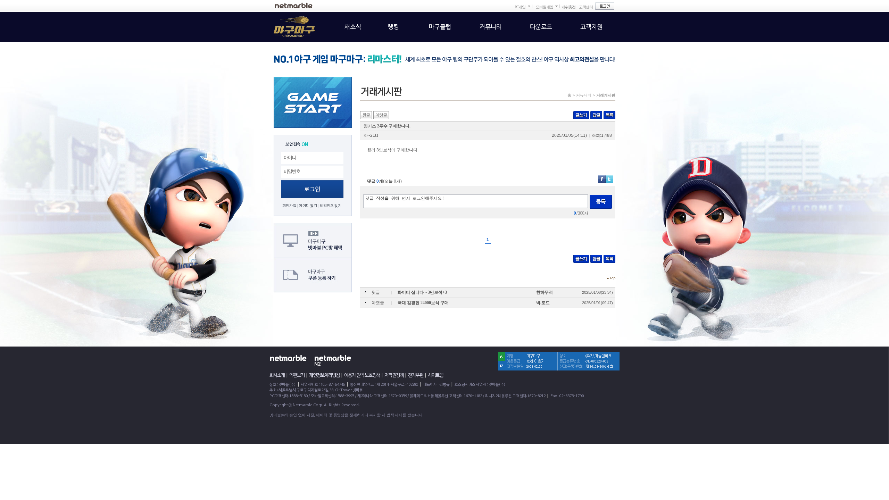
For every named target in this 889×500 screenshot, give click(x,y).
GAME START (313, 102)
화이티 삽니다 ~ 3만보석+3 (422, 292)
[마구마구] (290, 22)
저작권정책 (394, 375)
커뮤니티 (583, 95)
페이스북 (602, 179)
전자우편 (415, 375)
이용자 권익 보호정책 (362, 375)
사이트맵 (435, 375)
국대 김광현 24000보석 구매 (423, 302)
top (611, 278)
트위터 (609, 179)
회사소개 (277, 375)
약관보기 (297, 375)
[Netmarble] (294, 5)
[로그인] (604, 6)
